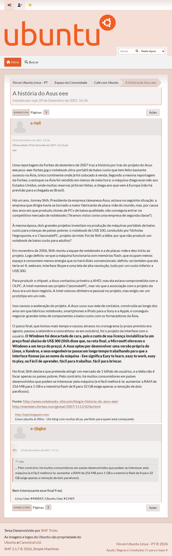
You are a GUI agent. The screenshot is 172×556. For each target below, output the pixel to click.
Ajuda (110, 550)
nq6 (37, 122)
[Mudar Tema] (30, 5)
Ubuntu (10, 542)
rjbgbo (40, 428)
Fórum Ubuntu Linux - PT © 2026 (142, 544)
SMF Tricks (49, 530)
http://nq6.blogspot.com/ (32, 414)
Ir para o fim (21, 112)
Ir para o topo (22, 507)
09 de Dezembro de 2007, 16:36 (31, 140)
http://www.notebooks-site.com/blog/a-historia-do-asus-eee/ (70, 401)
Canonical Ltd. (30, 542)
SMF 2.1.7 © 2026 (18, 549)
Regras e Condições (130, 550)
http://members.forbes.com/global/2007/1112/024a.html (56, 406)
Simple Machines (46, 549)
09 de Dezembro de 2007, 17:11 (39, 450)
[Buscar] (136, 51)
